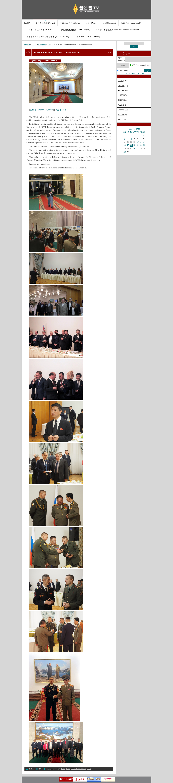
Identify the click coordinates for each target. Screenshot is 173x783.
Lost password (130, 73)
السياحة (120, 119)
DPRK (89, 769)
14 (141, 142)
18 (49, 45)
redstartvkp (50, 769)
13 (138, 142)
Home (27, 45)
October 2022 (134, 129)
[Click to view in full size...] (56, 102)
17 (128, 145)
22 (144, 145)
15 (144, 142)
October (42, 45)
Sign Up (140, 73)
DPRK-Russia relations (78, 769)
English (40, 110)
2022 (34, 45)
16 (125, 145)
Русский (49, 110)
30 (125, 152)
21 (141, 145)
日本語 (66, 110)
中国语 (58, 110)
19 (134, 145)
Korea (63, 769)
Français (121, 114)
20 (138, 145)
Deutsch (121, 105)
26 (134, 148)
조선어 (33, 110)
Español (121, 110)
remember (123, 71)
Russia (68, 769)
